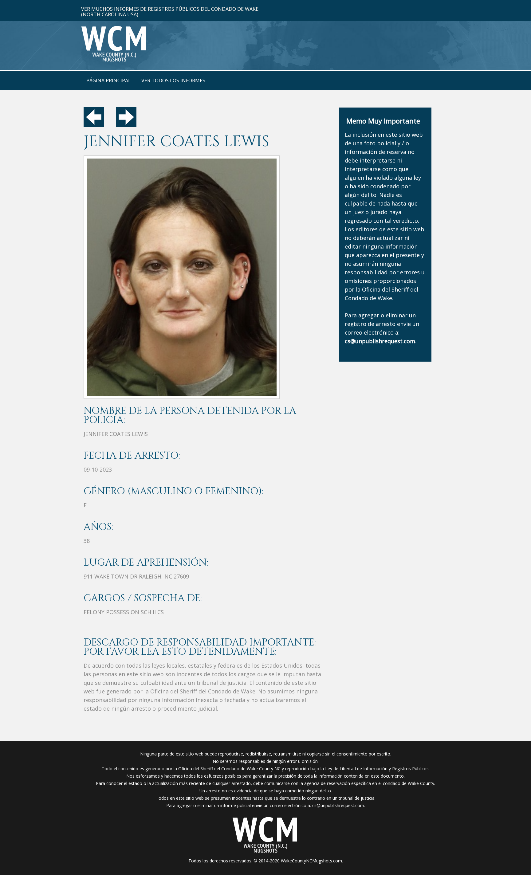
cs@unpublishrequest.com (338, 805)
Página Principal (108, 80)
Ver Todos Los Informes (173, 80)
